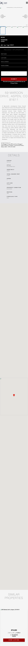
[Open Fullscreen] (26, 25)
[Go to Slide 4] (19, 30)
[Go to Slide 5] (25, 30)
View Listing (14, 640)
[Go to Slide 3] (14, 30)
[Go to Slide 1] (2, 30)
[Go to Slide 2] (8, 30)
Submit (14, 79)
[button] (14, 16)
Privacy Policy (13, 83)
